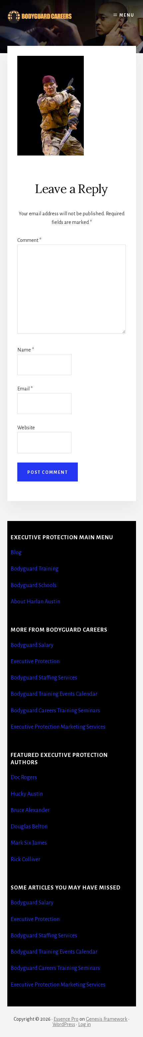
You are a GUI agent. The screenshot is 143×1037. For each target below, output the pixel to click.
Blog (16, 553)
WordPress (64, 1024)
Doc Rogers (24, 777)
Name (25, 350)
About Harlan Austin (35, 602)
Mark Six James (29, 843)
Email (25, 388)
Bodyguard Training (35, 569)
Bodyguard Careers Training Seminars (55, 711)
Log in (84, 1024)
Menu (126, 15)
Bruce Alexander (30, 810)
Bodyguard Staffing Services (44, 678)
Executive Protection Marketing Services (58, 727)
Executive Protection (35, 662)
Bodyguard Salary (32, 645)
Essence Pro (66, 1019)
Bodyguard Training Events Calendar (54, 694)
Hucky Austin (27, 794)
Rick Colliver (25, 860)
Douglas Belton (29, 827)
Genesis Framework (106, 1019)
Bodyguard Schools (34, 585)
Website (26, 427)
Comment (29, 240)
